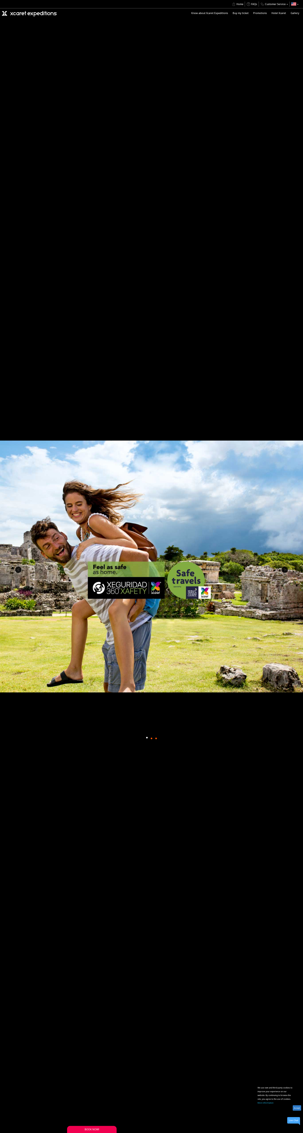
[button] (294, 4)
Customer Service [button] (275, 4)
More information (265, 1102)
